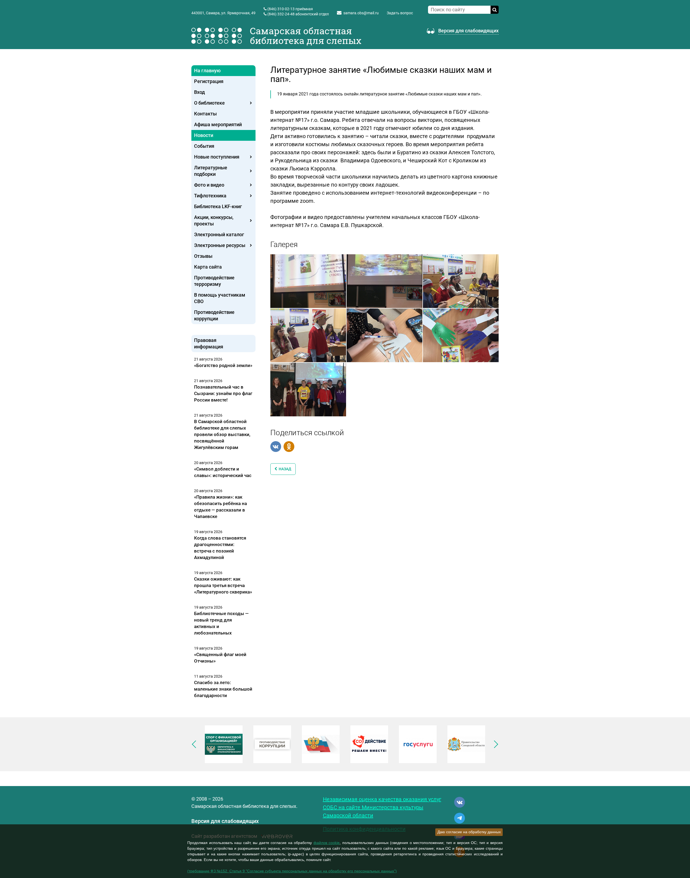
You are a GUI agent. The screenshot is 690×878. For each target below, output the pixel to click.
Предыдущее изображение (196, 744)
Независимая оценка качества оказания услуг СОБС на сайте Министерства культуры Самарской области (382, 807)
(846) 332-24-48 (281, 14)
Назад (284, 469)
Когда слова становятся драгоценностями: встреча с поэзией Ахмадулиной (220, 547)
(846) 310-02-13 (281, 9)
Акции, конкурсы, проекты (213, 220)
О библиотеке (209, 103)
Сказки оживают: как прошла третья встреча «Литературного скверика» (223, 585)
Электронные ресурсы (219, 245)
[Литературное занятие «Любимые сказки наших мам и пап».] (308, 280)
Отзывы (203, 256)
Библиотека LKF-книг (218, 206)
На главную (207, 70)
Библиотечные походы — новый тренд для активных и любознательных (221, 623)
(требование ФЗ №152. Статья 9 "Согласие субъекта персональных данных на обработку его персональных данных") (292, 871)
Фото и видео (209, 185)
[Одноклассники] (289, 446)
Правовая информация (208, 343)
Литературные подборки (210, 171)
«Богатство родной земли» (223, 365)
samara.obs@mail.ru (361, 13)
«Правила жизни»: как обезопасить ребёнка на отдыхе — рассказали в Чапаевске (220, 506)
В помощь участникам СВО (219, 298)
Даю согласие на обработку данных (469, 832)
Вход (199, 92)
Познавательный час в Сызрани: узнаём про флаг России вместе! (223, 393)
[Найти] (495, 10)
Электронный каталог (219, 234)
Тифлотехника (210, 195)
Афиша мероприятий (218, 124)
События (204, 146)
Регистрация (208, 81)
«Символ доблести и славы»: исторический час (222, 472)
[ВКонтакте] (275, 446)
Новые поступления (216, 157)
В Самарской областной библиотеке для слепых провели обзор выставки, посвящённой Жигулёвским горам (222, 434)
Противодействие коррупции (214, 315)
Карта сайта (208, 267)
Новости (203, 135)
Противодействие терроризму (214, 281)
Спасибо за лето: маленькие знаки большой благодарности (223, 689)
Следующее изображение (494, 744)
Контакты (205, 113)
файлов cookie (326, 843)
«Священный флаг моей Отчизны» (220, 658)
